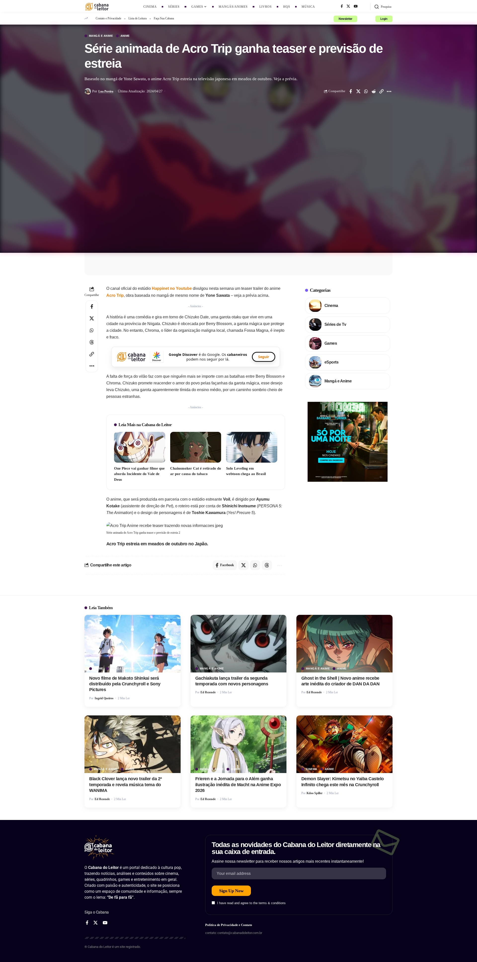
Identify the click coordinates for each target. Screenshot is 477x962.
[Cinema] (315, 305)
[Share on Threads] (92, 342)
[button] (382, 6)
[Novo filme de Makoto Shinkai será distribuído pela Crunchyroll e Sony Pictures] (132, 643)
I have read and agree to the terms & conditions (251, 903)
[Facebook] (341, 6)
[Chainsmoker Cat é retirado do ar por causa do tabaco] (195, 447)
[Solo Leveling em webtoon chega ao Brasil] (251, 447)
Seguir (263, 356)
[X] (348, 6)
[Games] (315, 343)
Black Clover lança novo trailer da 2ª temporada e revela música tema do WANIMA (125, 784)
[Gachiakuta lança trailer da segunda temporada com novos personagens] (239, 643)
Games (330, 343)
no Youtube (172, 288)
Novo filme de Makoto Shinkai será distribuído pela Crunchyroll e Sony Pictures (124, 684)
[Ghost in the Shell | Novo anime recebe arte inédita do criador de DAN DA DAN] (344, 643)
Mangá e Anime (101, 36)
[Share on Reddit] (373, 91)
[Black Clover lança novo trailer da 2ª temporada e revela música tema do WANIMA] (132, 744)
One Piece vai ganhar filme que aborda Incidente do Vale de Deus (139, 473)
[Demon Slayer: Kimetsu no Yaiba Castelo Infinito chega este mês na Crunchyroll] (344, 744)
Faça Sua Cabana (164, 18)
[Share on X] (358, 91)
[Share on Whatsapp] (365, 91)
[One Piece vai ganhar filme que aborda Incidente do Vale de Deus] (139, 447)
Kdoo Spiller (314, 793)
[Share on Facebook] (350, 91)
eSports (331, 362)
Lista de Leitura (137, 18)
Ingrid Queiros (104, 698)
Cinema (331, 305)
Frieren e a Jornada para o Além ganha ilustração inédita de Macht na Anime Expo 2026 (238, 784)
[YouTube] (356, 6)
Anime (125, 36)
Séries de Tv (335, 324)
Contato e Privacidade (108, 18)
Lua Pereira (105, 91)
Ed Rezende (208, 692)
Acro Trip (115, 295)
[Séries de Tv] (315, 324)
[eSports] (315, 362)
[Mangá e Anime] (315, 381)
